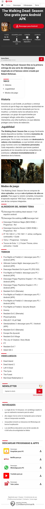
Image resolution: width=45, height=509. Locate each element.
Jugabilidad (10, 89)
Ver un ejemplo (37, 395)
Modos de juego (11, 93)
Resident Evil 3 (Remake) (13, 330)
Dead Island (8, 361)
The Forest (7, 374)
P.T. (4, 343)
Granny (6, 310)
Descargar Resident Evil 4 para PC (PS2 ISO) (21, 269)
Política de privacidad (15, 499)
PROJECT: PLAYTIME (12, 320)
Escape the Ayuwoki (11, 333)
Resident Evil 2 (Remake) (13, 313)
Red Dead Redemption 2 (13, 378)
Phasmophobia (9, 317)
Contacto (26, 499)
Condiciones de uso (31, 497)
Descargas (17, 5)
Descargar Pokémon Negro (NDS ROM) (19, 222)
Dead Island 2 (9, 364)
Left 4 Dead (8, 368)
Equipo (21, 497)
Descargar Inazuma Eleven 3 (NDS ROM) (20, 228)
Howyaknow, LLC (17, 43)
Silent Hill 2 (8, 350)
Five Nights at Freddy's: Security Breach (19, 307)
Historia (8, 85)
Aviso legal (33, 499)
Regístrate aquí (13, 497)
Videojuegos (27, 5)
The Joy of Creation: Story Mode (16, 340)
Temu (5, 240)
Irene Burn (5, 58)
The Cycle (7, 371)
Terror (37, 5)
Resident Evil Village (11, 336)
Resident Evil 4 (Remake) (13, 291)
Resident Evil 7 (9, 347)
